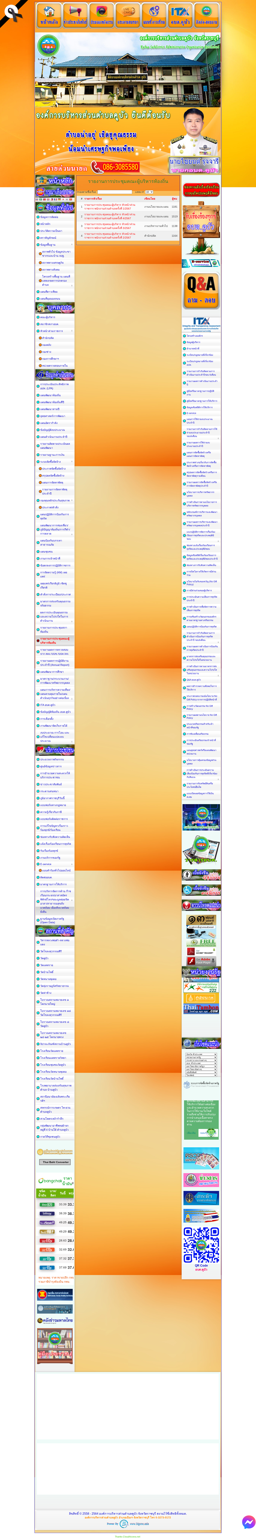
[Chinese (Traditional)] (44, 199)
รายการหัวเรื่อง (93, 198)
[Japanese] (63, 199)
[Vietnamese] (70, 199)
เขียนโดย (149, 198)
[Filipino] (51, 199)
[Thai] (36, 199)
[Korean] (66, 199)
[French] (55, 199)
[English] (48, 199)
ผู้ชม (174, 198)
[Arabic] (40, 199)
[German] (59, 199)
